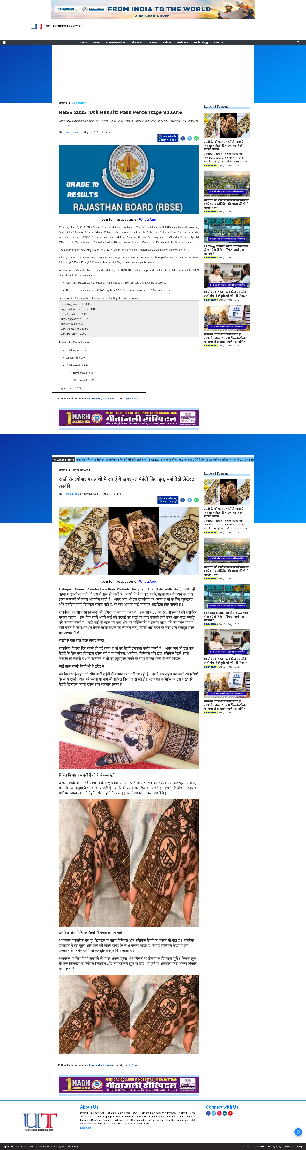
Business (182, 42)
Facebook (95, 398)
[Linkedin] (225, 1113)
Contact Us (259, 1146)
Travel (96, 42)
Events (218, 42)
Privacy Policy (274, 1146)
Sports (153, 42)
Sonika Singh (71, 493)
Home (63, 102)
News (83, 42)
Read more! (86, 1127)
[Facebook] (208, 1113)
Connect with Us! (223, 1106)
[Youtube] (230, 1113)
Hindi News (80, 469)
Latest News (216, 106)
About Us (89, 1106)
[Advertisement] (153, 69)
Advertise (289, 1146)
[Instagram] (219, 1113)
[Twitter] (214, 1113)
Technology (201, 42)
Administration (115, 42)
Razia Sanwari (72, 132)
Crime (167, 42)
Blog (299, 1146)
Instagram (109, 398)
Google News (130, 398)
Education (137, 42)
